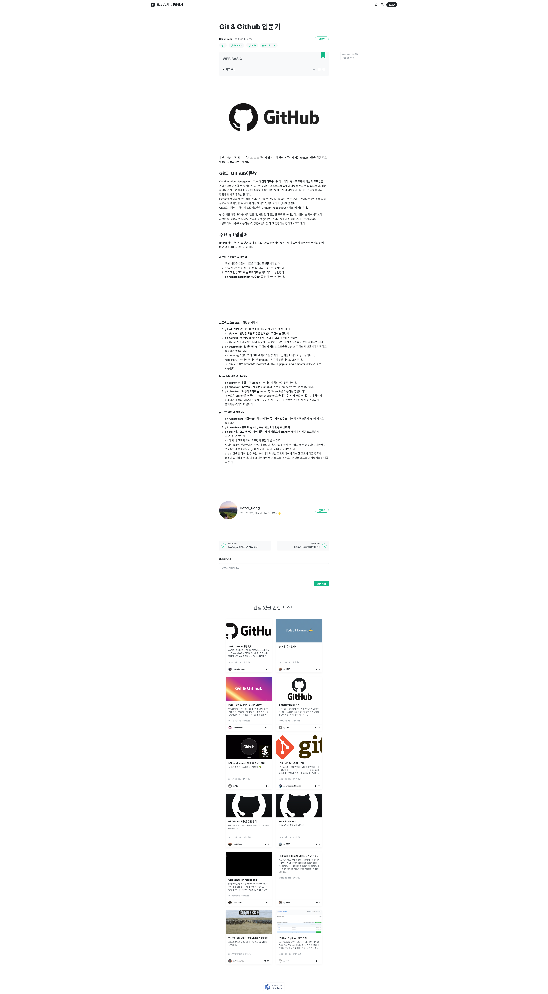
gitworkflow (268, 45)
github (252, 45)
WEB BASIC (232, 59)
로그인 (392, 4)
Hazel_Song (225, 39)
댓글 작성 (321, 583)
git (222, 45)
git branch (236, 45)
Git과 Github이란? (350, 54)
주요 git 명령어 (348, 58)
